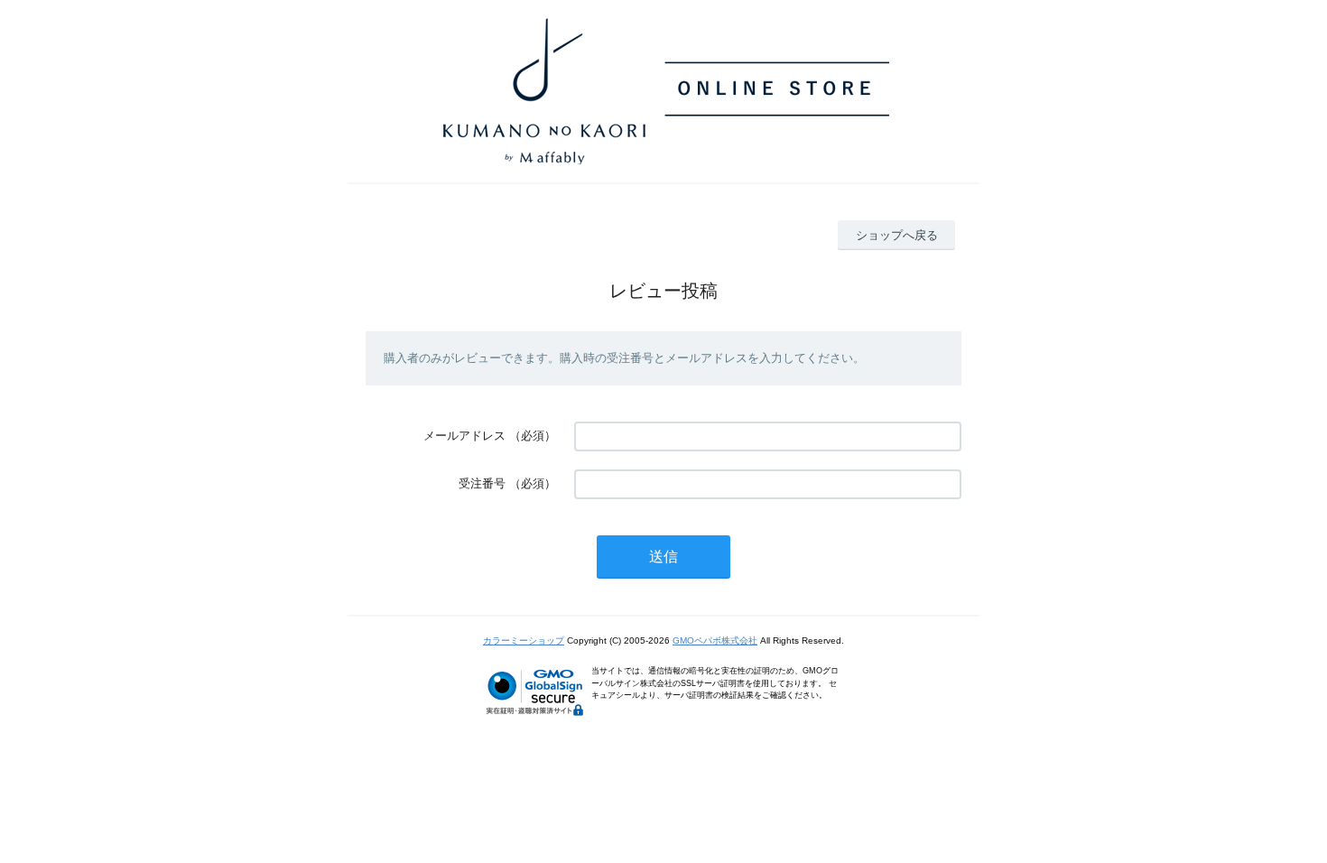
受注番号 (482, 483)
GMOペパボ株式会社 (715, 640)
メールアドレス (464, 435)
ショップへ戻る (897, 235)
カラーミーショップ (523, 640)
